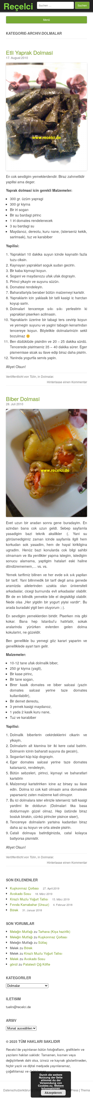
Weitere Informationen (52, 1087)
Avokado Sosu (20, 893)
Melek (14, 958)
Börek (14, 910)
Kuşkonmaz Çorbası (24, 888)
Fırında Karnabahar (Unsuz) (29, 904)
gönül (14, 964)
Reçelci (18, 6)
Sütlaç (42, 942)
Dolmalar (47, 376)
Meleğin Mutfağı (21, 931)
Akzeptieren (53, 1092)
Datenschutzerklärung (18, 1090)
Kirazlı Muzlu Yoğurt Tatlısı (29, 899)
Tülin (33, 376)
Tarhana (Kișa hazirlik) (54, 931)
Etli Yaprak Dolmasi (29, 52)
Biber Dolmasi (23, 399)
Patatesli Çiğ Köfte (36, 964)
